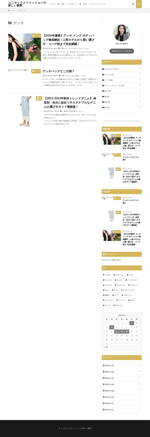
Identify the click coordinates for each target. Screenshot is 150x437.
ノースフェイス (132, 280)
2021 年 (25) (109, 397)
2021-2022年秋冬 (71, 111)
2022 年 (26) (109, 391)
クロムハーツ (127, 295)
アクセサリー (72, 4)
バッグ (52, 4)
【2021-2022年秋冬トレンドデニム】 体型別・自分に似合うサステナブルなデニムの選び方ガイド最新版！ (70, 102)
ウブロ (116, 290)
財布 (85, 4)
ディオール (108, 285)
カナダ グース (134, 285)
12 (117, 331)
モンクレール (121, 285)
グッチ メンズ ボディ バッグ (73, 48)
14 (127, 331)
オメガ (132, 300)
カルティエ (118, 305)
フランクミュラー (128, 290)
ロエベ (107, 290)
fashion (107, 295)
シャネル (107, 275)
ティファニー (109, 300)
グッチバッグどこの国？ (59, 71)
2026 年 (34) (109, 365)
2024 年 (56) (109, 378)
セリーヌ (107, 305)
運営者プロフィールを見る (122, 51)
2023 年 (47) (109, 384)
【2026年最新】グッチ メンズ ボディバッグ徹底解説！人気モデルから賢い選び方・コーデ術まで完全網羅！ (68, 39)
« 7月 (106, 347)
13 (122, 331)
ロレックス (108, 280)
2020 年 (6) (109, 403)
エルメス (119, 280)
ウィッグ (108, 75)
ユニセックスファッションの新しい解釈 (27, 4)
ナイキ (131, 275)
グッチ (86, 48)
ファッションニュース (97, 4)
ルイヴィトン (119, 275)
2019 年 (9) (109, 410)
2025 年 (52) (109, 372)
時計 (63, 4)
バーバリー (121, 300)
